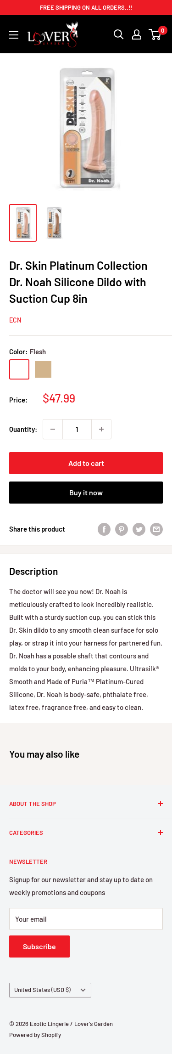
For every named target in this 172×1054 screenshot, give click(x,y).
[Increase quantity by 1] (101, 429)
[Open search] (119, 34)
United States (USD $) (42, 989)
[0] (155, 34)
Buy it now (86, 492)
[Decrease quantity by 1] (52, 429)
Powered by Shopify (35, 1034)
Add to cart (86, 463)
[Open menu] (13, 35)
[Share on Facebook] (104, 529)
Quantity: (23, 429)
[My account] (136, 34)
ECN (15, 320)
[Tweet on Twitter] (139, 529)
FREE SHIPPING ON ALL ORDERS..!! (86, 7)
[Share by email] (156, 529)
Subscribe (39, 946)
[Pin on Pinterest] (121, 529)
